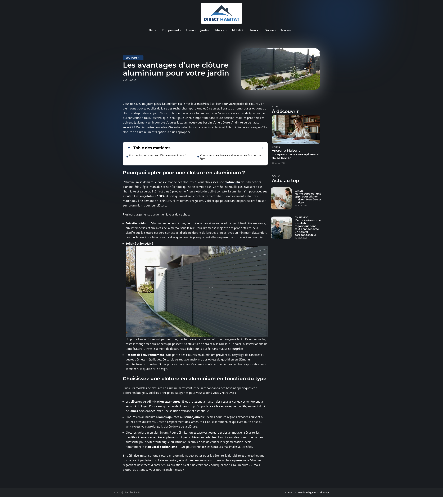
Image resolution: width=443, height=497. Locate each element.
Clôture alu (232, 182)
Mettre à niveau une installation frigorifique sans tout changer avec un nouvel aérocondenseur (308, 227)
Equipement (133, 57)
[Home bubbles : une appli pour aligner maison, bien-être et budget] (281, 198)
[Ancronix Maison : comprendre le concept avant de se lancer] (296, 129)
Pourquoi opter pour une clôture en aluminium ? (157, 155)
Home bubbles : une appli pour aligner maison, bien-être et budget (308, 198)
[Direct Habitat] (221, 13)
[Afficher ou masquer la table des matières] (217, 148)
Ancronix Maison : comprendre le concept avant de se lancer (295, 154)
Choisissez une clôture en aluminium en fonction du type (230, 157)
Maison (276, 147)
